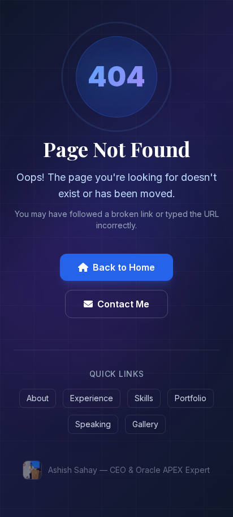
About (38, 398)
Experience (91, 398)
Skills (144, 398)
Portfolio (190, 398)
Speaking (93, 424)
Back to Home (124, 267)
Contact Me (123, 304)
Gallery (145, 424)
